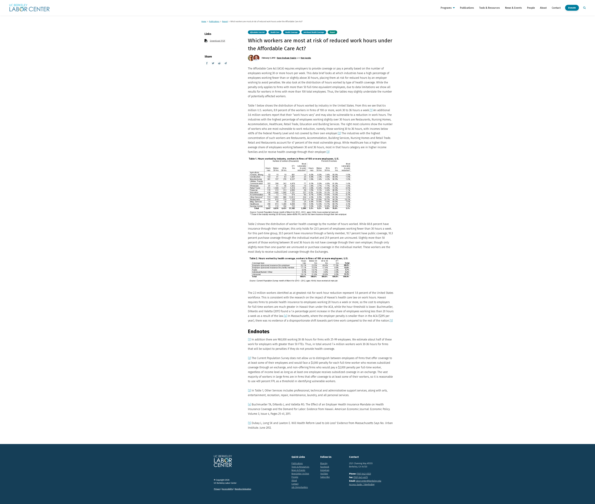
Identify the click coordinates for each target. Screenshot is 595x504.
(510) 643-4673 (360, 477)
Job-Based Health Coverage (314, 32)
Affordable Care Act (257, 32)
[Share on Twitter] (213, 63)
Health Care (275, 32)
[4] (285, 316)
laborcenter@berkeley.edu (368, 481)
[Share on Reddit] (219, 63)
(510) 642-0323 (364, 474)
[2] (339, 133)
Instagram (324, 470)
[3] (327, 152)
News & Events (513, 7)
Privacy (217, 489)
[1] (371, 110)
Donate (572, 8)
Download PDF (217, 40)
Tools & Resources (489, 7)
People (531, 7)
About (543, 7)
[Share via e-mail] (225, 63)
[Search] (584, 7)
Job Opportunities (299, 487)
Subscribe (325, 477)
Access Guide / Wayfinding (361, 484)
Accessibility (227, 489)
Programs (446, 7)
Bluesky (323, 463)
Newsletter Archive (300, 473)
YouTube (324, 473)
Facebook (324, 467)
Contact (556, 7)
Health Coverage (291, 32)
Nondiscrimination (243, 489)
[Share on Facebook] (207, 63)
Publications (467, 7)
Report (332, 32)
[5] (391, 320)
